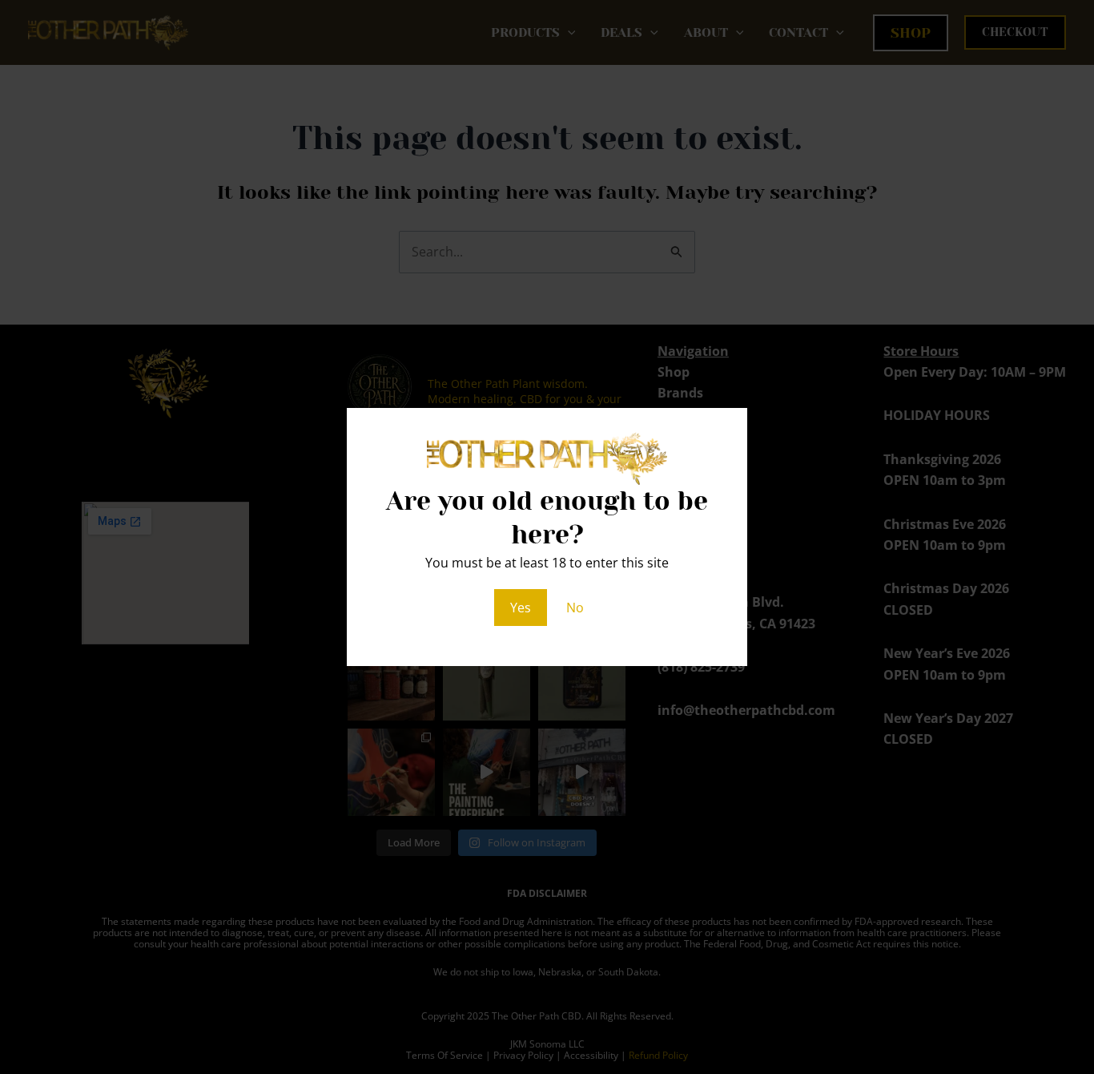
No (575, 607)
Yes (520, 607)
